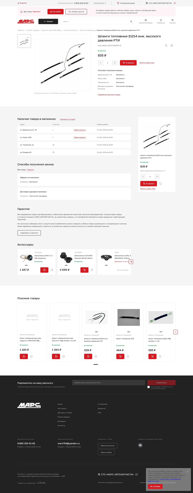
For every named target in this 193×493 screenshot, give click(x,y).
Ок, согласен (155, 486)
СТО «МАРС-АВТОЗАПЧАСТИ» (160, 3)
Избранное (161, 23)
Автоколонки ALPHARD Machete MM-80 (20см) (83, 257)
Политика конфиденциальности (110, 482)
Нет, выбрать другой (76, 12)
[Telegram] (160, 48)
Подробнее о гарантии (29, 233)
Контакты (61, 425)
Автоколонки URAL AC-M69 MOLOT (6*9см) (123, 257)
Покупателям (99, 3)
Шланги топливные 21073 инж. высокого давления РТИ (96, 340)
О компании (102, 404)
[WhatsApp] (170, 48)
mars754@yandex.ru (69, 443)
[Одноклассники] (167, 48)
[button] (131, 261)
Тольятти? (36, 12)
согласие (157, 387)
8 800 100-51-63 (81, 3)
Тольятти (30, 170)
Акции (60, 404)
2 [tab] (99, 364)
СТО (99, 413)
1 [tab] (95, 364)
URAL (117, 252)
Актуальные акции (127, 3)
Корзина (172, 23)
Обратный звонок (107, 446)
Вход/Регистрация (145, 23)
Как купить (62, 408)
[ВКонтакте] (163, 48)
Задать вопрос (106, 452)
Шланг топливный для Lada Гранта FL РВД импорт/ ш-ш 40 (64, 339)
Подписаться (161, 383)
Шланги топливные (27, 335)
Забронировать (80, 130)
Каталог (50, 21)
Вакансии (101, 408)
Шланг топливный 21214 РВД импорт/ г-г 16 (159, 340)
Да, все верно (55, 12)
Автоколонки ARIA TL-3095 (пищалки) (43, 257)
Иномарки (62, 421)
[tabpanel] (32, 332)
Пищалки (38, 252)
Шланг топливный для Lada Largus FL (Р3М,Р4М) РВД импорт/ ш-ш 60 (30, 339)
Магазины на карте (67, 119)
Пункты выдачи (64, 417)
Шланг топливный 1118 (125, 339)
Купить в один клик (146, 63)
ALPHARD (78, 252)
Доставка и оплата (65, 413)
